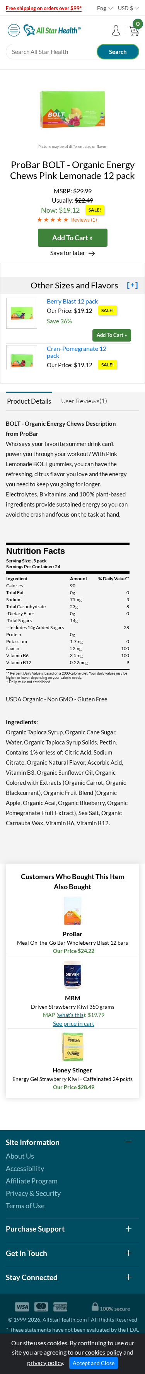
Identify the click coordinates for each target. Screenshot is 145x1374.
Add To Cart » (72, 237)
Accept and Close (93, 1363)
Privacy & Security (33, 1193)
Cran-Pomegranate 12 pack (76, 352)
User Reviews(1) (84, 401)
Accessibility (25, 1168)
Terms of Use (25, 1205)
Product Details (29, 401)
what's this (71, 1014)
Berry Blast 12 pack (72, 301)
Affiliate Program (32, 1180)
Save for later (67, 252)
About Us (20, 1156)
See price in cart (73, 1023)
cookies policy (103, 1352)
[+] (132, 285)
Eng (101, 8)
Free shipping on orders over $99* (44, 8)
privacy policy (45, 1362)
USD (125, 8)
